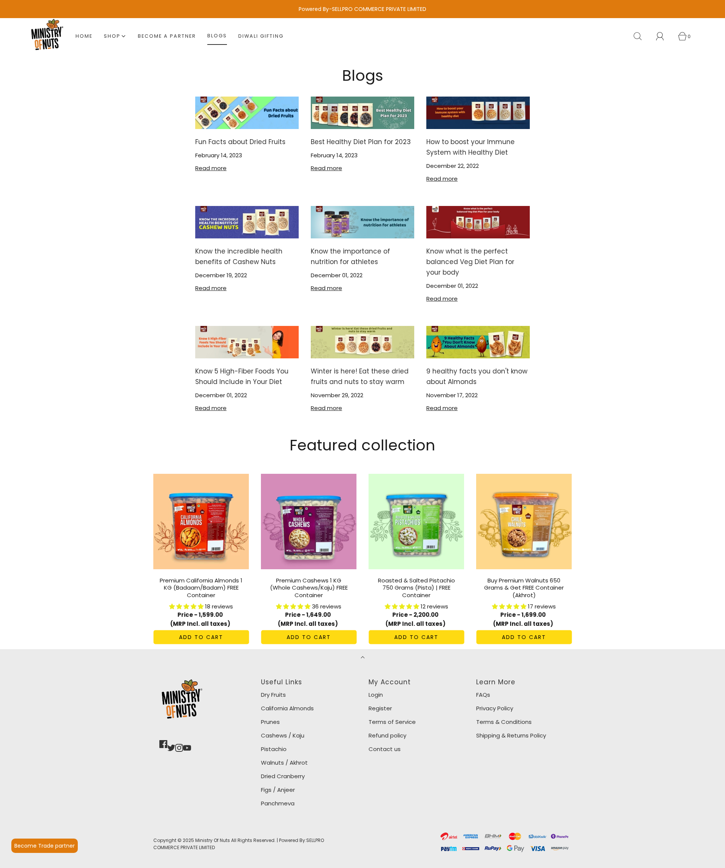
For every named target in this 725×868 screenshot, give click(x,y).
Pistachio (274, 749)
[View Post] (247, 113)
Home (84, 36)
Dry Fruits (273, 695)
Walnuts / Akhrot (284, 763)
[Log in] (664, 36)
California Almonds (287, 708)
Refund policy (387, 735)
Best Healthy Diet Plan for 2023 (361, 141)
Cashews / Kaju (282, 735)
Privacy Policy (494, 708)
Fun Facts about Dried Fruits (240, 141)
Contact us (385, 749)
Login (376, 695)
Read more (211, 168)
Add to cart (201, 637)
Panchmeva (278, 803)
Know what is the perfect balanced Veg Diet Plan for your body (470, 262)
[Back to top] (363, 658)
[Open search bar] (642, 36)
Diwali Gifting (261, 36)
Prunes (270, 722)
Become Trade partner (44, 846)
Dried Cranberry (283, 776)
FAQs (483, 695)
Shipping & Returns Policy (511, 735)
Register (380, 708)
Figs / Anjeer (278, 790)
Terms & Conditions (504, 722)
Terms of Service (392, 722)
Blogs (217, 35)
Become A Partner (167, 36)
